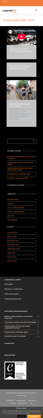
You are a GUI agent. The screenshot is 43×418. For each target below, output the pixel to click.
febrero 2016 (12, 236)
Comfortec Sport (21, 400)
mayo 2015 (11, 253)
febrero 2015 (12, 261)
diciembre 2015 (13, 241)
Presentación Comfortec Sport (19, 174)
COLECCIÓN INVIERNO (15, 212)
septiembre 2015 (13, 249)
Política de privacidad (12, 299)
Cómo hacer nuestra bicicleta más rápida (20, 163)
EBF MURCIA (10, 400)
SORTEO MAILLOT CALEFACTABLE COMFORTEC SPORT (20, 169)
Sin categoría (12, 220)
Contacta (13, 403)
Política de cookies (11, 294)
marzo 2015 (11, 257)
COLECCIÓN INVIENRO (15, 208)
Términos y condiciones (13, 289)
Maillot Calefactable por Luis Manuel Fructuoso (21, 157)
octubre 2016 (12, 232)
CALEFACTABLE (13, 199)
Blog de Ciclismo (22, 403)
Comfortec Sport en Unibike (17, 178)
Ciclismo (10, 203)
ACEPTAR (21, 416)
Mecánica (11, 216)
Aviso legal (8, 284)
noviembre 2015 (13, 245)
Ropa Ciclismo (32, 400)
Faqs (31, 403)
